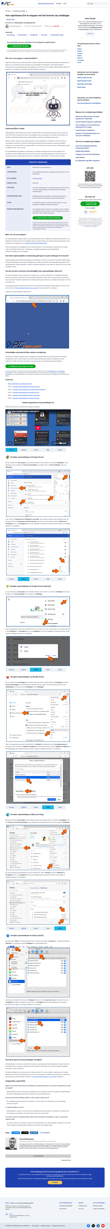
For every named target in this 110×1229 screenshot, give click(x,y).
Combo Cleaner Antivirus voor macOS (26, 288)
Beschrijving (11, 35)
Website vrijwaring (45, 1225)
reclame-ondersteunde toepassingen (36, 243)
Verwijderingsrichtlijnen (46, 3)
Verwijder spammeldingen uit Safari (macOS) (26, 398)
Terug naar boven (66, 1160)
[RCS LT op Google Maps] (6, 1215)
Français (80, 53)
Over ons (90, 33)
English (79, 49)
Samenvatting (22, 35)
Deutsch (79, 58)
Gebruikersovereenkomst (58, 1225)
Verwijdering (34, 35)
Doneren (55, 1182)
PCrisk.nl (7, 11)
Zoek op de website (98, 1208)
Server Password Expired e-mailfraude (88, 122)
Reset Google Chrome (84, 77)
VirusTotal (39, 178)
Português (80, 60)
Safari (60, 450)
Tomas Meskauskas (15, 26)
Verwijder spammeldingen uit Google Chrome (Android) (29, 389)
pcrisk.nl (27, 1206)
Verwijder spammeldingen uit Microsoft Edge (26, 395)
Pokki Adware (80, 157)
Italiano (79, 55)
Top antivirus (63, 1208)
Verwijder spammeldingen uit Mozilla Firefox (26, 392)
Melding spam (10, 19)
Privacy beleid (35, 1225)
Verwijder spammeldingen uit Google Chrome (26, 386)
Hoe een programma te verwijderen (89, 103)
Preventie (44, 35)
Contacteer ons (83, 1206)
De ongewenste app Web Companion (88, 160)
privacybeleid (51, 371)
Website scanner (98, 1206)
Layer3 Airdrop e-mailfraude (85, 130)
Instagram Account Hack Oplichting (87, 154)
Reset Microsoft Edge (84, 84)
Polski (79, 62)
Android (23, 450)
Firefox (36, 450)
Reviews (58, 3)
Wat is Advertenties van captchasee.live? (20, 384)
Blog (65, 3)
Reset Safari (81, 87)
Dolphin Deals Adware (83, 151)
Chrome (11, 579)
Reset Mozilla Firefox (84, 81)
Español (79, 51)
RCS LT (47, 51)
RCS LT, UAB (9, 1203)
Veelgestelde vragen (57, 35)
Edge (47, 450)
